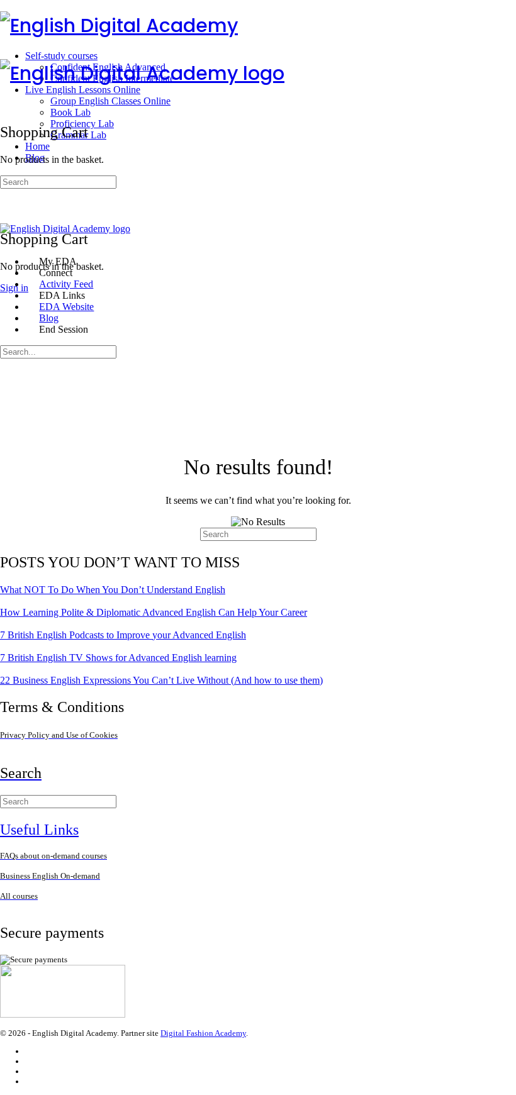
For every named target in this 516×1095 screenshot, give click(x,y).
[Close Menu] (7, 240)
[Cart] (7, 211)
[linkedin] (30, 1071)
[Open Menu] (7, 53)
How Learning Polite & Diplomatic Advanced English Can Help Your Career (153, 612)
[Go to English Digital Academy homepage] (119, 25)
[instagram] (30, 1061)
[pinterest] (30, 1081)
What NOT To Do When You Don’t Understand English (112, 589)
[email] (30, 1051)
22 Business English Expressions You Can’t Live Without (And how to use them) (161, 680)
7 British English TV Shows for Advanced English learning (118, 657)
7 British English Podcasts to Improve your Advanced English (123, 635)
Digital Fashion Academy (203, 1033)
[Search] (7, 200)
